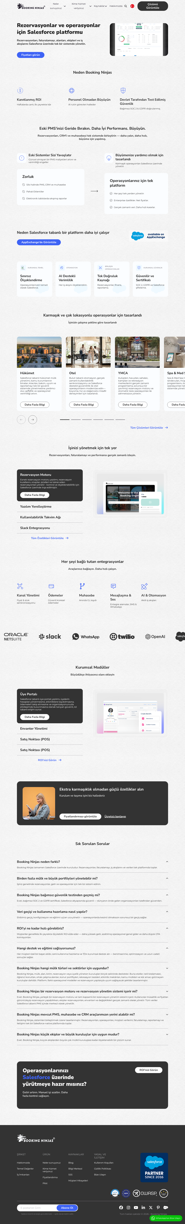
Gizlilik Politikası (102, 1168)
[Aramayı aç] (125, 6)
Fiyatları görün (30, 55)
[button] (64, 419)
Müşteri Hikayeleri (78, 1180)
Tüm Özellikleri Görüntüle (47, 538)
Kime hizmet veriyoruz (79, 6)
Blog (70, 1162)
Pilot (45, 1183)
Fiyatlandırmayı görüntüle (80, 816)
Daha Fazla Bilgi (35, 405)
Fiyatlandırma (50, 1177)
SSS (70, 1174)
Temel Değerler (25, 1168)
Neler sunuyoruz (56, 6)
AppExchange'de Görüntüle (38, 242)
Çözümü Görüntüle (152, 6)
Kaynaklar (99, 6)
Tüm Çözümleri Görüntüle (147, 427)
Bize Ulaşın (100, 1174)
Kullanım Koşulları (103, 1162)
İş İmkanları (23, 1174)
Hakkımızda (116, 6)
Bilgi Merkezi (75, 1168)
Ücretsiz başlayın (115, 816)
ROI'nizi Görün (47, 760)
